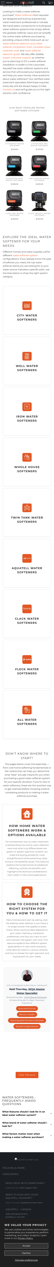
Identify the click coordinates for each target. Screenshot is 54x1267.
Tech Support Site (28, 1188)
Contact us (9, 89)
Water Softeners (24, 15)
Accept (26, 1245)
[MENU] (1, 3)
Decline (26, 1253)
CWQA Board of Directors (35, 997)
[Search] (43, 3)
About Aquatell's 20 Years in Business (27, 1020)
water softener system (25, 255)
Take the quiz (27, 1075)
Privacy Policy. (25, 1238)
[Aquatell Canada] (27, 3)
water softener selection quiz (19, 43)
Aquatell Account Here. (31, 1202)
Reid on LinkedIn (27, 1014)
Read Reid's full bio (27, 1008)
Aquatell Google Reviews (27, 1026)
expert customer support (17, 57)
